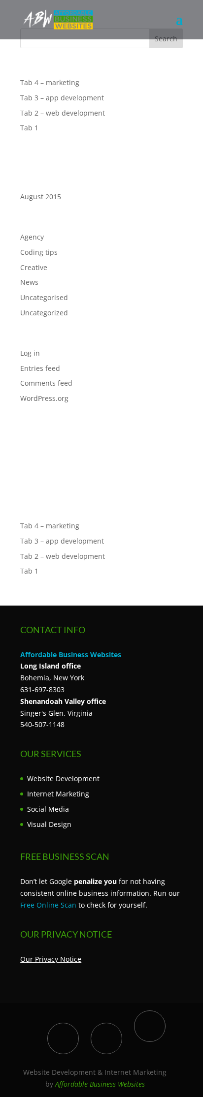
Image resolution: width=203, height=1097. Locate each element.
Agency (32, 237)
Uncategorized (44, 312)
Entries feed (40, 368)
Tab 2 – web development (62, 113)
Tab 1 (29, 127)
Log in (30, 353)
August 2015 (40, 196)
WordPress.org (44, 398)
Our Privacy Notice (50, 959)
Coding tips (39, 252)
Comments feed (46, 383)
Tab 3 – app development (62, 97)
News (29, 282)
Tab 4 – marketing (49, 82)
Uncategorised (44, 297)
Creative (33, 267)
